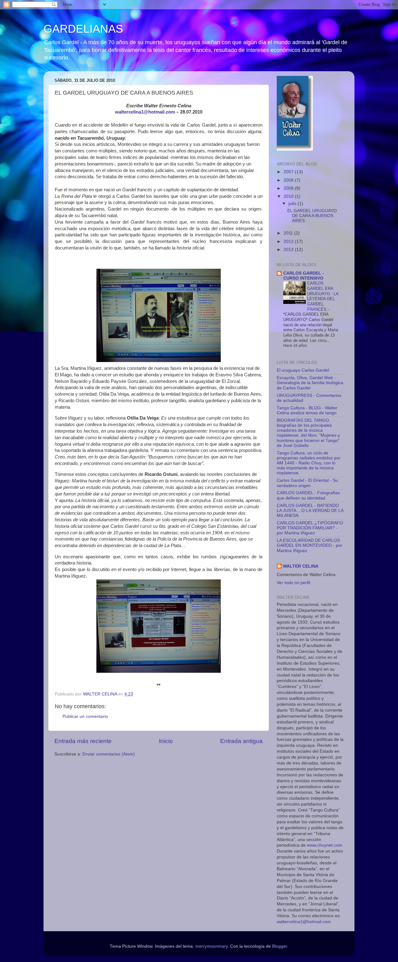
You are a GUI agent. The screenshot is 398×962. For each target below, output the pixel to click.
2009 (289, 188)
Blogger (279, 946)
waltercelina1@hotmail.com (304, 921)
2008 (289, 180)
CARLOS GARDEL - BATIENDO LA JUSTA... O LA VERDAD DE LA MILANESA (310, 510)
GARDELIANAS (83, 28)
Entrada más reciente (83, 741)
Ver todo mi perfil (293, 582)
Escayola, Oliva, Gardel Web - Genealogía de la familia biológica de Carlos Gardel (310, 382)
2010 (289, 196)
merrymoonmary (211, 946)
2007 (289, 172)
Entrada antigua (241, 741)
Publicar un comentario (85, 716)
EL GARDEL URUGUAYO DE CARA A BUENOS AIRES (312, 215)
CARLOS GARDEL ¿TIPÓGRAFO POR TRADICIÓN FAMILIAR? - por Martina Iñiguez (310, 528)
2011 (289, 233)
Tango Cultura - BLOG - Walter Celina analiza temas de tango (307, 410)
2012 (289, 241)
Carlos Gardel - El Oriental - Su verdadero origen (307, 483)
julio (293, 203)
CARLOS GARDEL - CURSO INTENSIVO (303, 276)
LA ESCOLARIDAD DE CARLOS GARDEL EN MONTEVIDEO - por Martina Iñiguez (309, 545)
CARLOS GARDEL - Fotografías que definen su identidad (308, 495)
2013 (289, 249)
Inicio (166, 741)
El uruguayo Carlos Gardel (303, 370)
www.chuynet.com (324, 845)
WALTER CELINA (300, 566)
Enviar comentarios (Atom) (108, 754)
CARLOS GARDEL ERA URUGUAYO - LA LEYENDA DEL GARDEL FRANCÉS (322, 296)
